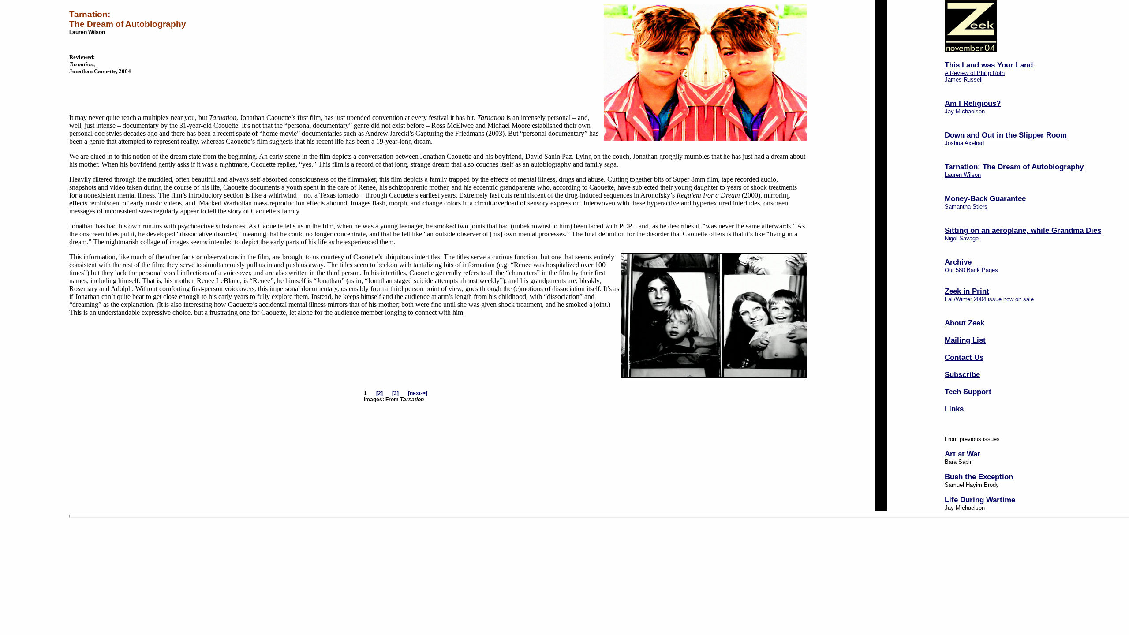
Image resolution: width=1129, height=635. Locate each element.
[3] (395, 393)
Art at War (962, 453)
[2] (379, 393)
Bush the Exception (979, 476)
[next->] (417, 393)
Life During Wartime (980, 499)
